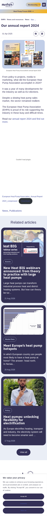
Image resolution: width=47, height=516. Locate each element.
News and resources (15, 19)
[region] (23, 495)
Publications (15, 210)
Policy (7, 410)
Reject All (23, 510)
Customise (23, 503)
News (27, 19)
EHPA (3, 19)
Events (8, 262)
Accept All (23, 496)
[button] (44, 5)
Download (25, 201)
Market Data (9, 339)
